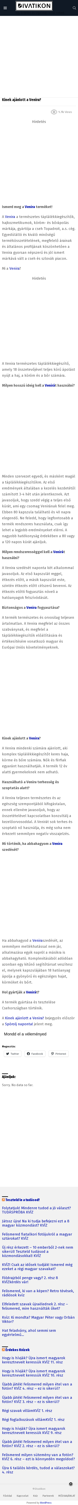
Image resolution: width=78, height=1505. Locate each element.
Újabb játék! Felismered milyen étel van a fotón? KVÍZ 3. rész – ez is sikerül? (37, 1400)
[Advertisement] (39, 56)
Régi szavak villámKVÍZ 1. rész (27, 1411)
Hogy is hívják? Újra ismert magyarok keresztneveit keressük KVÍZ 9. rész (33, 1431)
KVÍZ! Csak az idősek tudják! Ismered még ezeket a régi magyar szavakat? (37, 1267)
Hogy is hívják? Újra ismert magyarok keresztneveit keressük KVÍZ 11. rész (33, 1360)
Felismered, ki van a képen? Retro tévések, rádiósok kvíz (38, 1293)
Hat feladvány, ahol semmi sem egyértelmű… (29, 1333)
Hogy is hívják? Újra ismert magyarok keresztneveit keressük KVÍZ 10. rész (33, 1373)
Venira (30, 207)
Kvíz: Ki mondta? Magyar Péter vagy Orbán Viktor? (38, 1319)
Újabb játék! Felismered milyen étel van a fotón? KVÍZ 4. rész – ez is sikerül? (37, 1386)
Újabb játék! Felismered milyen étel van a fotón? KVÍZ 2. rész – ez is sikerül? (37, 1444)
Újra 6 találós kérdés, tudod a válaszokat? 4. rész (38, 1470)
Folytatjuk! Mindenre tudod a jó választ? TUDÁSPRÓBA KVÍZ (36, 1210)
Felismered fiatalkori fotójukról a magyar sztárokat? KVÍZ (37, 1236)
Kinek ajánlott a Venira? (24, 1018)
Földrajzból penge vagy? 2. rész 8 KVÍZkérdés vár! (30, 1280)
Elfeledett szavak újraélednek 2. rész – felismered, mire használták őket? (35, 1306)
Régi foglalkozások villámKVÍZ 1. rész (33, 1420)
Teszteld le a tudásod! (22, 1200)
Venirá (50, 385)
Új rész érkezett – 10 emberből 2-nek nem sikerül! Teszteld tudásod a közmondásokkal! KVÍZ (37, 1251)
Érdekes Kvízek (17, 1350)
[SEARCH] (74, 8)
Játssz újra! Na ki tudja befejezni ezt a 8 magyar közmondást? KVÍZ (35, 1223)
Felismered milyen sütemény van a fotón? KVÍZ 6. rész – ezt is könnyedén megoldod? (38, 1457)
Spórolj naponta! (19, 1024)
